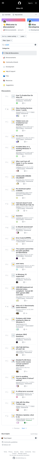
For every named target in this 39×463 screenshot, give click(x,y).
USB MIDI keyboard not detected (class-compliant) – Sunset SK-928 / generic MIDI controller (24, 291)
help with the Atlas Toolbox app (22, 403)
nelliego (18, 278)
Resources (20, 311)
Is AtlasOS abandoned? (24, 227)
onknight (18, 338)
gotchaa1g (19, 229)
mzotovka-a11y (20, 180)
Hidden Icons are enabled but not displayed (22, 123)
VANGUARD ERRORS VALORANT (23, 177)
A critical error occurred (24, 391)
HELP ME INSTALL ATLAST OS (22, 348)
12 (26, 210)
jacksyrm (20, 30)
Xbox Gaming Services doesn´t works (24, 109)
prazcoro (18, 382)
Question (19, 216)
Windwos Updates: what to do (25, 416)
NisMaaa (18, 206)
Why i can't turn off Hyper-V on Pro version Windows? (24, 163)
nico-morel (19, 296)
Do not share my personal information (19, 455)
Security (16, 451)
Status (21, 451)
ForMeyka (18, 167)
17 (26, 116)
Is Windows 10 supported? (21, 275)
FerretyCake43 (20, 265)
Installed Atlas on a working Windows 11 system (23, 148)
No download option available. (23, 190)
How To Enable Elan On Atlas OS (24, 96)
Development (19, 100)
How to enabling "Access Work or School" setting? (25, 378)
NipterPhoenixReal (21, 240)
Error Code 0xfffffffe (23, 238)
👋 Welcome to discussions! (10, 25)
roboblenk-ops (20, 217)
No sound (19, 136)
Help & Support (20, 128)
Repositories (19, 14)
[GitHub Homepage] (14, 458)
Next (23, 428)
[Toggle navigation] (3, 3)
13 (26, 313)
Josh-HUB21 (19, 351)
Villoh (17, 367)
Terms (5, 451)
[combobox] (19, 44)
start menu (20, 263)
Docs (34, 451)
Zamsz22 (18, 112)
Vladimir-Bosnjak (20, 419)
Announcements (9, 30)
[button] (35, 14)
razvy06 (18, 137)
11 (26, 329)
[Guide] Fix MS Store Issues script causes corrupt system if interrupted (23, 362)
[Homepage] (19, 3)
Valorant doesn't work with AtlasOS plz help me (25, 204)
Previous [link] (16, 428)
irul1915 (18, 99)
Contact (14, 453)
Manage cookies (22, 453)
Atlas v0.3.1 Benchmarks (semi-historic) (25, 306)
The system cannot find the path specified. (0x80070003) (24, 250)
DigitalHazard (19, 324)
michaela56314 (20, 393)
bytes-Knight (19, 254)
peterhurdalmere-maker (22, 192)
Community (28, 451)
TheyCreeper (7, 438)
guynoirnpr (19, 126)
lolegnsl (18, 406)
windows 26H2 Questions (21, 335)
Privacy (11, 451)
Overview (7, 14)
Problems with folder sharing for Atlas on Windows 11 (23, 320)
